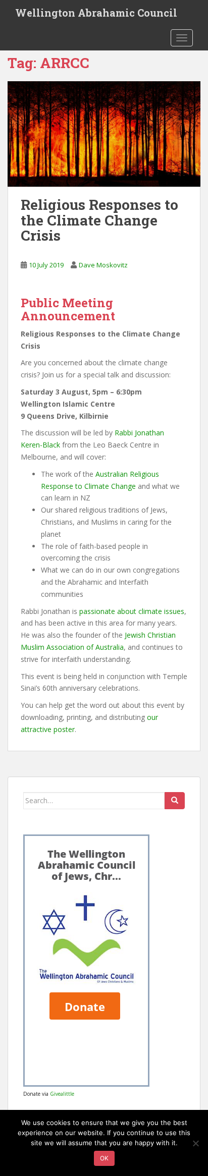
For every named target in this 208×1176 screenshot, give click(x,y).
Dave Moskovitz (103, 264)
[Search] (175, 800)
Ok (104, 1158)
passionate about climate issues (131, 611)
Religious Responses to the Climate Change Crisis (99, 220)
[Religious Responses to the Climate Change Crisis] (104, 134)
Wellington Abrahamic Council (96, 12)
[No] (195, 1143)
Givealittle (62, 1093)
